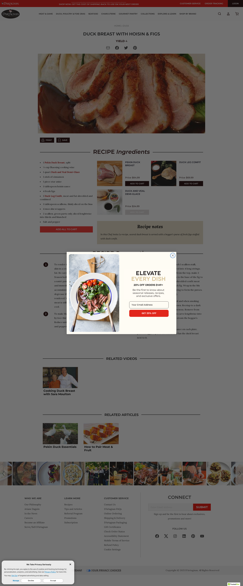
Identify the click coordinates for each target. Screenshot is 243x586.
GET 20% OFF (149, 313)
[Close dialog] (172, 255)
